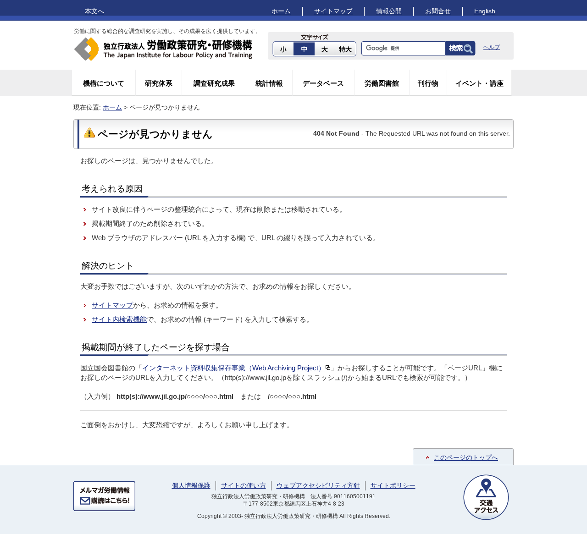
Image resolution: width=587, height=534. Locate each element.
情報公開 (389, 11)
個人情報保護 (191, 485)
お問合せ (438, 11)
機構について (103, 83)
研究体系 (158, 83)
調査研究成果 (214, 83)
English (484, 11)
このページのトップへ (466, 457)
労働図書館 (382, 83)
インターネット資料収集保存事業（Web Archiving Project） (233, 368)
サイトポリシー (393, 485)
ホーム (281, 11)
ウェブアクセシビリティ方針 (318, 485)
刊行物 (428, 83)
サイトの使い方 (243, 485)
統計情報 (269, 83)
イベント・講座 (479, 83)
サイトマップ (333, 11)
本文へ (94, 11)
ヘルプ (491, 47)
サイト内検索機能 (119, 319)
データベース (323, 83)
